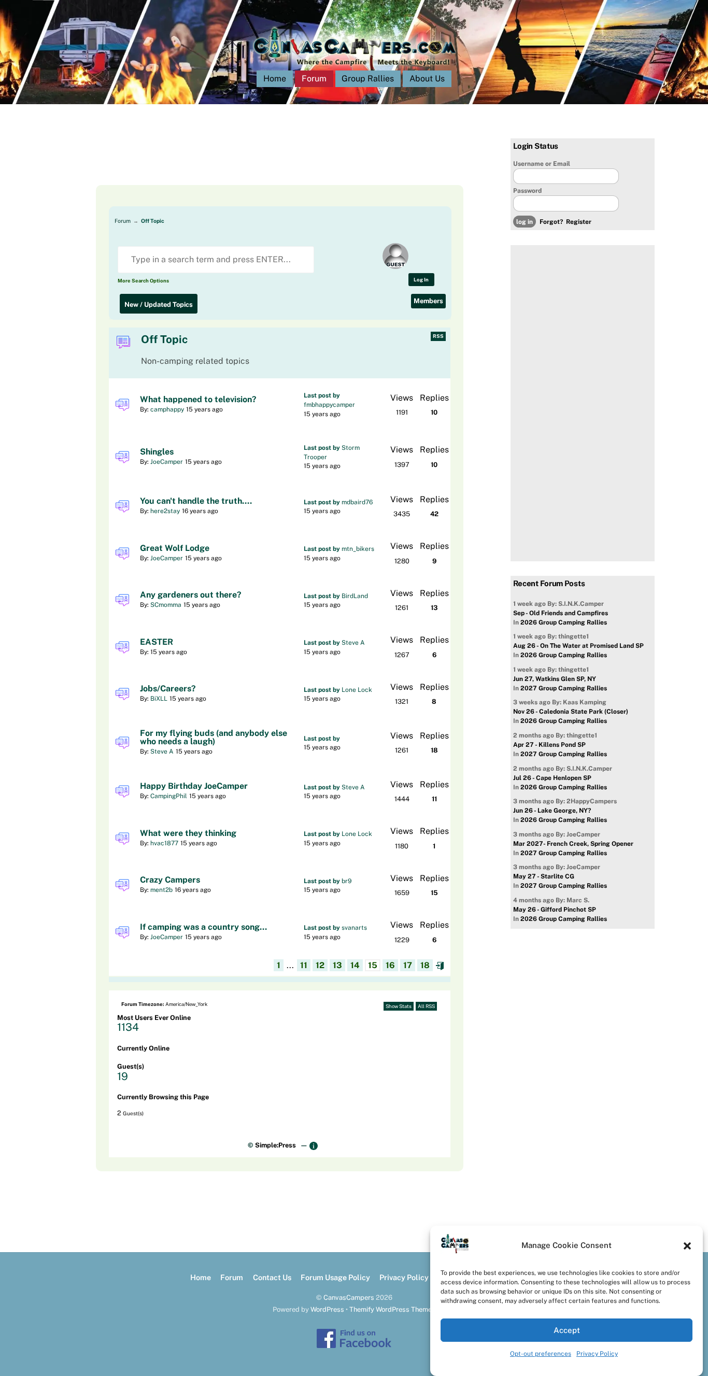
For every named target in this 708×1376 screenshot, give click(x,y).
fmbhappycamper (329, 404)
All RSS (426, 1006)
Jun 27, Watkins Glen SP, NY (554, 679)
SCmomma (165, 604)
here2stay (165, 511)
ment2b (161, 889)
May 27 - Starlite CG (543, 876)
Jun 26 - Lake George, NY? (552, 810)
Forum (314, 78)
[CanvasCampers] (354, 68)
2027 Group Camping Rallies (563, 688)
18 (425, 965)
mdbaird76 (357, 502)
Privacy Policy (597, 1353)
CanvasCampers (348, 1297)
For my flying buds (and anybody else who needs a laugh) (213, 737)
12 (320, 965)
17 (407, 965)
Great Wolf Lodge (174, 548)
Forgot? (551, 221)
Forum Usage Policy (335, 1277)
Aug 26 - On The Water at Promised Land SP (578, 645)
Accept (567, 1330)
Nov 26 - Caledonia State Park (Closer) (570, 711)
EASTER (156, 642)
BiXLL (158, 698)
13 (337, 965)
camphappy (167, 409)
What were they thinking (188, 833)
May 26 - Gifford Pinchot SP (554, 909)
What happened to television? (198, 399)
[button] (687, 1246)
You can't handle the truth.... (196, 501)
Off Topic (152, 221)
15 (372, 965)
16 (390, 965)
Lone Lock (357, 689)
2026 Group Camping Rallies (563, 622)
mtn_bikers (358, 548)
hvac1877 (164, 843)
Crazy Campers (170, 880)
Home (274, 78)
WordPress (327, 1309)
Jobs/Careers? (168, 689)
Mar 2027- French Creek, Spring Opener (573, 843)
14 (355, 965)
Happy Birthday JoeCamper (194, 786)
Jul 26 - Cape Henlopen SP (552, 778)
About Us (427, 78)
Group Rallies (368, 78)
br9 (347, 881)
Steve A (353, 642)
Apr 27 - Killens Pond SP (549, 744)
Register (578, 221)
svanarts (354, 927)
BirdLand (355, 596)
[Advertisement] (266, 161)
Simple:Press (275, 1145)
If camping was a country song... (203, 927)
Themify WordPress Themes (392, 1309)
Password (527, 190)
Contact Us (272, 1277)
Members (428, 301)
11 (303, 965)
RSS (438, 336)
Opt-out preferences (540, 1353)
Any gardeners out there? (191, 595)
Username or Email (541, 163)
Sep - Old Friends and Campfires (560, 613)
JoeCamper (166, 461)
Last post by (322, 395)
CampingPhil (168, 796)
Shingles (157, 452)
